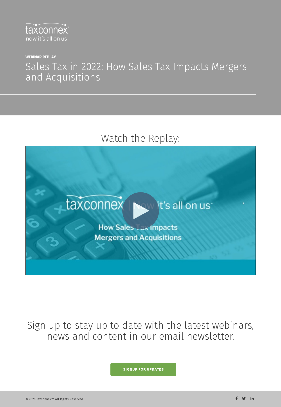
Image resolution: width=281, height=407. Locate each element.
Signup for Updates (143, 369)
